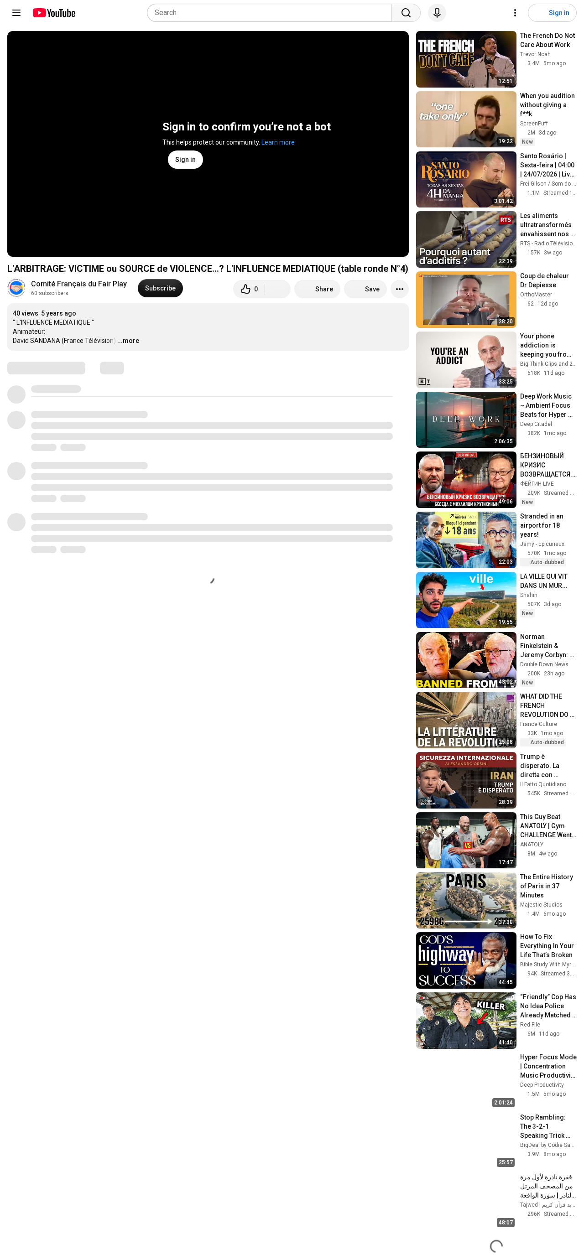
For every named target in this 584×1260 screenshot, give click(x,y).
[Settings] (515, 12)
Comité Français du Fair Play (79, 284)
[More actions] (400, 289)
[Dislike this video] (278, 289)
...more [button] (128, 340)
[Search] (406, 13)
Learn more (278, 142)
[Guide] (16, 12)
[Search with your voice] (437, 13)
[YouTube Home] (54, 13)
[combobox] (272, 12)
